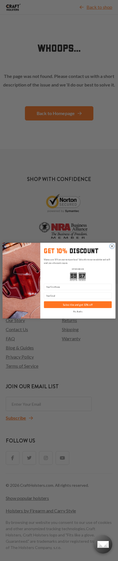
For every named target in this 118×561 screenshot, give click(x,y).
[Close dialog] (112, 246)
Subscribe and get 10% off (78, 304)
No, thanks (77, 311)
